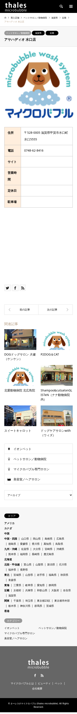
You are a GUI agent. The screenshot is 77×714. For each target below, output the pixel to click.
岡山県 (37, 538)
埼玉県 (29, 600)
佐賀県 (25, 549)
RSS (42, 675)
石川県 (63, 564)
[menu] (70, 6)
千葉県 (17, 600)
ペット (58, 683)
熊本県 (12, 554)
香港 (6, 611)
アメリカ (9, 523)
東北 (6, 575)
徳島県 (12, 544)
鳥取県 (59, 544)
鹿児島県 (49, 554)
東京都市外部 (62, 600)
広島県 (60, 538)
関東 (6, 600)
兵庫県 (29, 590)
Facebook (35, 675)
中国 (6, 533)
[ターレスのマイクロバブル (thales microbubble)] (15, 6)
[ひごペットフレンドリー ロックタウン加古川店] (55, 309)
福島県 (52, 575)
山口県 (25, 538)
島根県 (48, 538)
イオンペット (22, 449)
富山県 (27, 564)
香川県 (36, 544)
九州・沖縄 (10, 549)
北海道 (8, 559)
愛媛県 (24, 544)
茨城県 (50, 606)
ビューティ (44, 683)
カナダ (8, 528)
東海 (6, 585)
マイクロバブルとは (22, 683)
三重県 (17, 585)
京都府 (17, 590)
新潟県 (51, 564)
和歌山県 (42, 590)
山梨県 (39, 564)
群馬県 (38, 606)
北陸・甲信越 (12, 564)
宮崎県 (48, 549)
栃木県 (12, 606)
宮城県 (17, 575)
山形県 (29, 575)
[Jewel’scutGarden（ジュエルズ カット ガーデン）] (21, 309)
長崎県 (36, 554)
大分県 (37, 549)
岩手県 (41, 575)
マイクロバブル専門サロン (31, 469)
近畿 (52, 32)
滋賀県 (38, 32)
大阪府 (55, 590)
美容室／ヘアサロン (26, 479)
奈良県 (67, 590)
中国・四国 (10, 538)
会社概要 (37, 688)
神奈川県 (25, 606)
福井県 (12, 569)
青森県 (12, 580)
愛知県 (41, 585)
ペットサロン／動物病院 (18, 32)
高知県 (47, 544)
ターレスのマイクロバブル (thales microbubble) (34, 703)
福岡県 (24, 554)
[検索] (61, 6)
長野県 (24, 569)
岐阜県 (29, 585)
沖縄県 (60, 549)
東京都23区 (43, 600)
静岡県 (52, 585)
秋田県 (64, 575)
